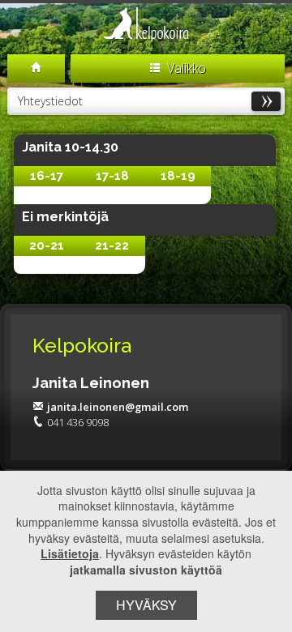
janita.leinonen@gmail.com (117, 406)
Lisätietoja (70, 553)
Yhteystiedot (50, 101)
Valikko (185, 68)
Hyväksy (146, 605)
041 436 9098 (78, 422)
